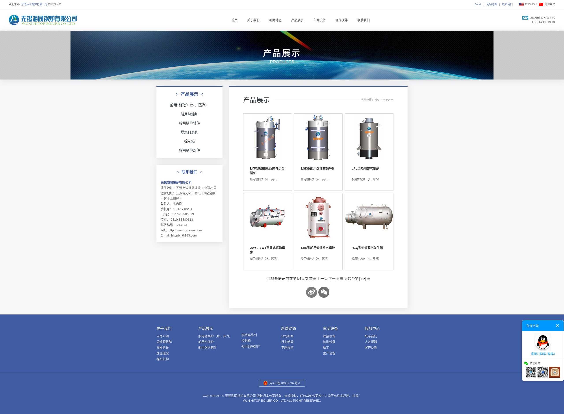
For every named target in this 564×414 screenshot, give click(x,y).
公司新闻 (287, 336)
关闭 (557, 326)
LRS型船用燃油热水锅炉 (318, 248)
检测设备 (329, 342)
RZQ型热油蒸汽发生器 (367, 248)
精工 (326, 347)
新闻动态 (275, 20)
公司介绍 (162, 336)
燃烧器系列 (189, 132)
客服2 (543, 353)
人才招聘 (371, 342)
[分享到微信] (323, 292)
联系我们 (507, 4)
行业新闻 (287, 342)
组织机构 (162, 359)
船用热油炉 (189, 114)
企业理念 (162, 353)
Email (478, 4)
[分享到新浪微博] (311, 292)
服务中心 (372, 329)
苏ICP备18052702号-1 (285, 383)
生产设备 (329, 353)
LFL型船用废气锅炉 (365, 168)
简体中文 (550, 4)
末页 (343, 279)
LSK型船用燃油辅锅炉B (317, 168)
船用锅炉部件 (189, 150)
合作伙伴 (341, 20)
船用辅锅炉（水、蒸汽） (189, 105)
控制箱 (189, 141)
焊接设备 (329, 336)
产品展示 (297, 20)
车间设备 (319, 20)
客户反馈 (371, 347)
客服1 (534, 353)
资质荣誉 (162, 347)
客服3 (551, 353)
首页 (234, 20)
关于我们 (253, 20)
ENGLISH (531, 4)
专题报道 (287, 347)
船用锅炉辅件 (189, 123)
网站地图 (491, 4)
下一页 (333, 279)
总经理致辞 (164, 342)
